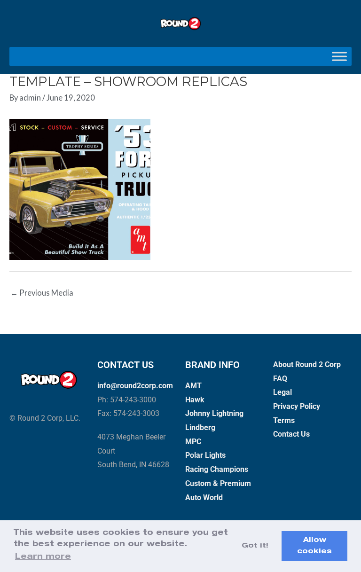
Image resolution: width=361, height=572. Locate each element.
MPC (193, 441)
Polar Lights (205, 455)
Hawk (194, 399)
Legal (282, 392)
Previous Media (41, 292)
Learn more (43, 557)
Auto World (204, 497)
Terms (284, 420)
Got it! (255, 546)
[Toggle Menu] (339, 56)
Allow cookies (314, 546)
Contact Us (291, 434)
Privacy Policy (296, 406)
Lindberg (200, 427)
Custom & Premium (218, 483)
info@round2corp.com (135, 385)
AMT (193, 385)
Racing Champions (216, 469)
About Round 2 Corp (307, 364)
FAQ (280, 378)
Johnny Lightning (214, 413)
